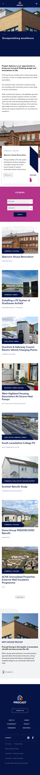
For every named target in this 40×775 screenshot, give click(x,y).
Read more (8, 175)
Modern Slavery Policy (12, 749)
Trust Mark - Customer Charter (14, 753)
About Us (12, 720)
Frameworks (12, 728)
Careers (26, 720)
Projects (26, 724)
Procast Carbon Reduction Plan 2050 (16, 763)
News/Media (26, 728)
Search (20, 214)
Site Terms (8, 744)
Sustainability (11, 724)
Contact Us (9, 672)
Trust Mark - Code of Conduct (14, 758)
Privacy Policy (18, 744)
